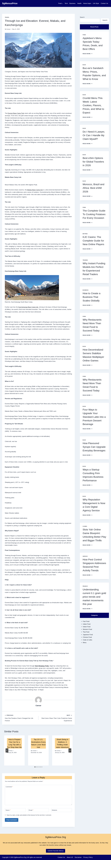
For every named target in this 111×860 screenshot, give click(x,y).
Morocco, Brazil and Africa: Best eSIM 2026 (93, 188)
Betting (85, 233)
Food (84, 34)
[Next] (70, 750)
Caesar (8, 29)
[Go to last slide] (7, 750)
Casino (85, 526)
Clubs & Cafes (87, 640)
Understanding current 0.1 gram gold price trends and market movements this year (94, 596)
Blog (84, 64)
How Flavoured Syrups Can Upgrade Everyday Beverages (94, 447)
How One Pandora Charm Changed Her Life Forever (19, 718)
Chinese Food (87, 637)
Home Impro (87, 3)
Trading (85, 260)
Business (72, 3)
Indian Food (86, 624)
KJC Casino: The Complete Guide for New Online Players (93, 241)
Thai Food (86, 632)
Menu (84, 642)
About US (70, 857)
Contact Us (104, 3)
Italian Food (86, 627)
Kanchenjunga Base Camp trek (28, 307)
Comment (9, 787)
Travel (7, 17)
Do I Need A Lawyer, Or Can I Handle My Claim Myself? (94, 135)
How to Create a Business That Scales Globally (91, 297)
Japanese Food (88, 634)
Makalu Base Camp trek (35, 190)
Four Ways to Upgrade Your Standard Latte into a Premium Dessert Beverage (94, 417)
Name (8, 810)
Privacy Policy (88, 857)
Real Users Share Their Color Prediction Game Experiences (57, 718)
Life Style (96, 3)
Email (31, 810)
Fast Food (86, 621)
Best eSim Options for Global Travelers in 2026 (93, 162)
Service (85, 556)
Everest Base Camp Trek (16, 113)
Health (79, 3)
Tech (66, 3)
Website (54, 810)
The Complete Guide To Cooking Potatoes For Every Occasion (94, 214)
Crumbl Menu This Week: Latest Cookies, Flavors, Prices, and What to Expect (93, 105)
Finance (85, 586)
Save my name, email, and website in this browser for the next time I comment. (29, 815)
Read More (87, 53)
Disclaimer (78, 857)
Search (82, 17)
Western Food (87, 629)
